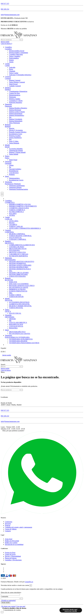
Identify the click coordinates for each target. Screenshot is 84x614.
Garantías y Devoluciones (13, 560)
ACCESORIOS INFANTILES (19, 302)
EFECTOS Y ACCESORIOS (18, 284)
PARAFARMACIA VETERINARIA (17, 337)
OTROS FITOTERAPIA (17, 276)
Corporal (8, 78)
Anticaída (12, 67)
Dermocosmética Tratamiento (18, 52)
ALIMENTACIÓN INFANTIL (19, 304)
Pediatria (12, 174)
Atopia (11, 62)
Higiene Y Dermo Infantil (17, 152)
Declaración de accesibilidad (14, 544)
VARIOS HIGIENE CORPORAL (20, 236)
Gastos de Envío (10, 554)
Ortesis (11, 165)
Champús (12, 71)
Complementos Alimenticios (18, 91)
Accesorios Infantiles (16, 149)
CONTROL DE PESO (16, 247)
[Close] (2, 195)
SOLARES (12, 213)
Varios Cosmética (14, 56)
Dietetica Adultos (14, 99)
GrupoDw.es (29, 582)
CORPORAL (9, 232)
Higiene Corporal (14, 80)
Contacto (8, 531)
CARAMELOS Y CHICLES (18, 254)
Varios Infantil (13, 154)
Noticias (7, 525)
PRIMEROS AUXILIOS (17, 289)
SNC (10, 271)
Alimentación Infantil (16, 150)
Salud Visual (13, 160)
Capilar (7, 65)
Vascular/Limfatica (15, 169)
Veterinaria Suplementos (17, 185)
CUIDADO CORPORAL (17, 239)
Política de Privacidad (12, 541)
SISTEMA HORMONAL (17, 263)
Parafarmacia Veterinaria (13, 184)
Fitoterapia (12, 97)
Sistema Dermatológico (16, 115)
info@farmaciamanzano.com (10, 14)
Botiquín (8, 126)
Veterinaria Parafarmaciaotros (18, 189)
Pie (10, 167)
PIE (10, 321)
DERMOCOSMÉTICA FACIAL (20, 204)
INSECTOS (13, 282)
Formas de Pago (10, 552)
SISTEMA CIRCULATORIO (19, 272)
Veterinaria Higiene (15, 187)
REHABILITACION (16, 324)
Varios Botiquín (14, 143)
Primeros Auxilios (15, 136)
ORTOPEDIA (9, 317)
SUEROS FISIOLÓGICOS (18, 291)
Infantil (7, 147)
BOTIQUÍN (9, 280)
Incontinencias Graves (16, 180)
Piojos (11, 69)
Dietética (8, 89)
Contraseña (4, 596)
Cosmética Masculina (16, 54)
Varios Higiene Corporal (17, 82)
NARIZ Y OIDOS (15, 295)
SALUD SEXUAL (15, 237)
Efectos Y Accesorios (16, 130)
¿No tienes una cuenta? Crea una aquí (13, 606)
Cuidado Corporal (15, 86)
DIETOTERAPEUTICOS (17, 248)
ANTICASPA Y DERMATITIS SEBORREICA (25, 228)
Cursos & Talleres (10, 529)
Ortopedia (8, 163)
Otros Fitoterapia (14, 123)
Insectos (11, 128)
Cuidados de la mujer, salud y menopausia (18, 527)
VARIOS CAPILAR (16, 226)
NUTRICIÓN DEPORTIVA (18, 256)
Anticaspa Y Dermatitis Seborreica (20, 75)
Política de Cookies (11, 542)
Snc (10, 117)
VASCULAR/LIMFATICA (18, 322)
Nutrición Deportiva (15, 102)
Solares (11, 60)
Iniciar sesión (6, 355)
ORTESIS (12, 319)
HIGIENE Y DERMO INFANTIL (20, 306)
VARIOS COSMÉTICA (17, 210)
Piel (10, 139)
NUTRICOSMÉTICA (16, 212)
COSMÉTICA (10, 202)
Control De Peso (14, 93)
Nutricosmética (14, 58)
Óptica (7, 158)
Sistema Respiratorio (15, 113)
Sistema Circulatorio (15, 119)
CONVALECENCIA (16, 326)
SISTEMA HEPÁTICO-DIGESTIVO (21, 261)
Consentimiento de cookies (12, 610)
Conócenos (8, 522)
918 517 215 (5, 3)
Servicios (8, 523)
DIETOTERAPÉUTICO (17, 332)
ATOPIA (12, 215)
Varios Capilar (13, 73)
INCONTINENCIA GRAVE (18, 287)
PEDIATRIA (13, 328)
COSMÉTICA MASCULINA (19, 208)
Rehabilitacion (13, 171)
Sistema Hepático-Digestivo (18, 108)
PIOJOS (11, 223)
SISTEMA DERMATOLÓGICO (20, 269)
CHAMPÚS (13, 224)
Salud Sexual (13, 84)
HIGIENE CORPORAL (17, 234)
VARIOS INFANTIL (16, 308)
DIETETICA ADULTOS (17, 252)
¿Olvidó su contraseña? (8, 600)
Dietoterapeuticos (14, 95)
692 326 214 (5, 9)
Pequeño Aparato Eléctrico (17, 132)
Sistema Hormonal (15, 110)
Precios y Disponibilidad (13, 556)
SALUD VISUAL (15, 313)
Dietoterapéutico (14, 178)
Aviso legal (8, 539)
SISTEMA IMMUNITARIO (18, 274)
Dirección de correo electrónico (11, 592)
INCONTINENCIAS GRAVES (19, 333)
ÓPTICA (8, 311)
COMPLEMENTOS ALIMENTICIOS (22, 245)
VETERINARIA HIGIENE (18, 341)
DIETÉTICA (9, 243)
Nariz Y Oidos (13, 141)
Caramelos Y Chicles (16, 100)
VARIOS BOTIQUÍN (16, 297)
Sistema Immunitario (15, 121)
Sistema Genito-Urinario (17, 112)
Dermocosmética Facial (16, 51)
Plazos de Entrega (10, 558)
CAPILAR (8, 219)
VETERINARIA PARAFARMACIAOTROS (24, 343)
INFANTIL (8, 300)
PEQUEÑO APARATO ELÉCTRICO (22, 285)
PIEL (10, 293)
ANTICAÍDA (13, 221)
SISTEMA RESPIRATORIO (18, 267)
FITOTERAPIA (14, 250)
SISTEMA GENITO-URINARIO (20, 265)
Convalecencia (14, 173)
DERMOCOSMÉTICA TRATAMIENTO (23, 206)
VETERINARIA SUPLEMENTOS (21, 339)
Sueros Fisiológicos (15, 137)
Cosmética (8, 49)
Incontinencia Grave (15, 134)
